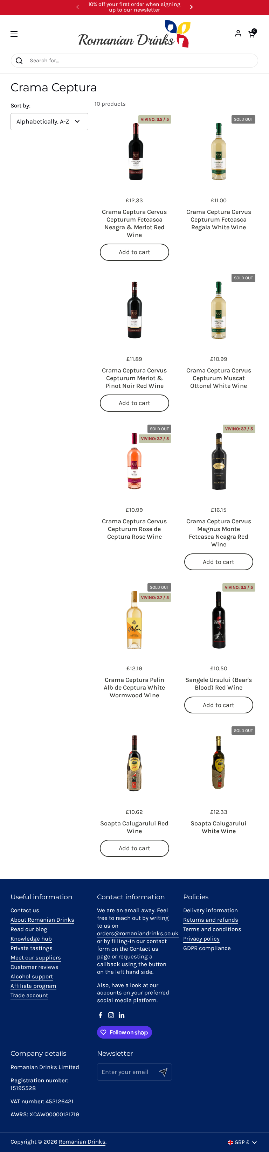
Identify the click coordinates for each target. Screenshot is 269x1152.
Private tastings (32, 948)
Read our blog (29, 929)
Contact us (25, 910)
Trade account (29, 995)
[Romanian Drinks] (134, 34)
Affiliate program (33, 986)
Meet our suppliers (36, 957)
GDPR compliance (207, 948)
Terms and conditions (212, 929)
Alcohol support (32, 976)
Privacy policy (201, 938)
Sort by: (20, 106)
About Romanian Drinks (42, 919)
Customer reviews (34, 967)
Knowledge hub (31, 938)
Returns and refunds (210, 919)
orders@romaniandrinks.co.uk (138, 933)
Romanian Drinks (82, 1141)
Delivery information (210, 910)
